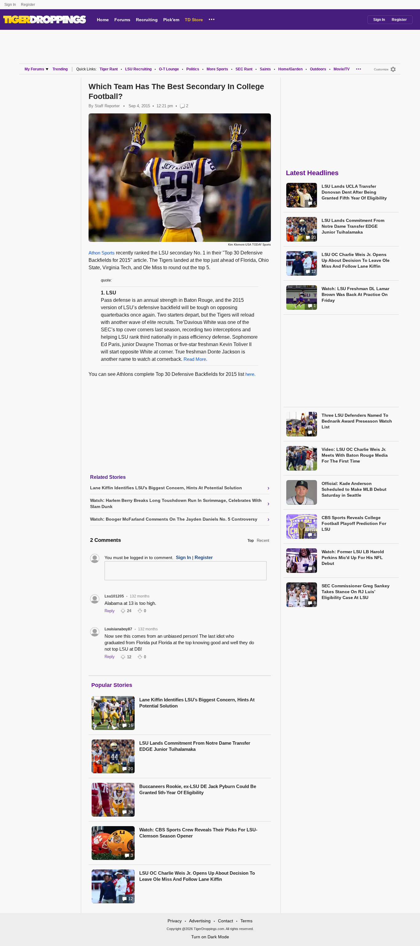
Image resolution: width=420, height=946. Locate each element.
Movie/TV (342, 69)
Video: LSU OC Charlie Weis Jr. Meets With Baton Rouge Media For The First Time (355, 455)
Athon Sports (102, 252)
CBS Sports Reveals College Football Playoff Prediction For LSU (354, 523)
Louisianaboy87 (118, 629)
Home (103, 19)
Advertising (200, 920)
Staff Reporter (107, 106)
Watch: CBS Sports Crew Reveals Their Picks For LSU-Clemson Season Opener (198, 832)
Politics (192, 69)
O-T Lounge (169, 69)
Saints (265, 69)
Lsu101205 (114, 596)
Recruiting (147, 19)
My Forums (34, 69)
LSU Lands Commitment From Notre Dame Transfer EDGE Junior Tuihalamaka (194, 746)
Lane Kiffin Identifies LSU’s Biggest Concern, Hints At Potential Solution (197, 702)
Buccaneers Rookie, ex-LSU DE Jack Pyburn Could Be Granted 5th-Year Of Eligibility (197, 789)
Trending (60, 69)
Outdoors (318, 69)
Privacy (175, 920)
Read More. (195, 359)
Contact (225, 920)
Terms (246, 920)
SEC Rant (244, 69)
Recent (263, 540)
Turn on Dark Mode (210, 936)
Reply (110, 611)
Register (28, 4)
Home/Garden (290, 69)
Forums (122, 19)
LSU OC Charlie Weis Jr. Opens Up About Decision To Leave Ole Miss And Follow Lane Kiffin (197, 876)
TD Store (194, 19)
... (211, 18)
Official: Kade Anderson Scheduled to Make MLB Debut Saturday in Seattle (354, 489)
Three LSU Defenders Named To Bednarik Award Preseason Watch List (357, 421)
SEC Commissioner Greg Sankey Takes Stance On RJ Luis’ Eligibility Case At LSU (356, 591)
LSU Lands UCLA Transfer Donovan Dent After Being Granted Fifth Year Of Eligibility (354, 192)
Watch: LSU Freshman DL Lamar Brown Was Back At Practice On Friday (355, 294)
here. (250, 374)
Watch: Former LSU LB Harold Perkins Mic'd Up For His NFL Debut (353, 557)
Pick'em (171, 19)
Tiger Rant (109, 69)
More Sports (217, 69)
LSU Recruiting (138, 69)
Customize (381, 69)
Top (251, 540)
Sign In (10, 4)
